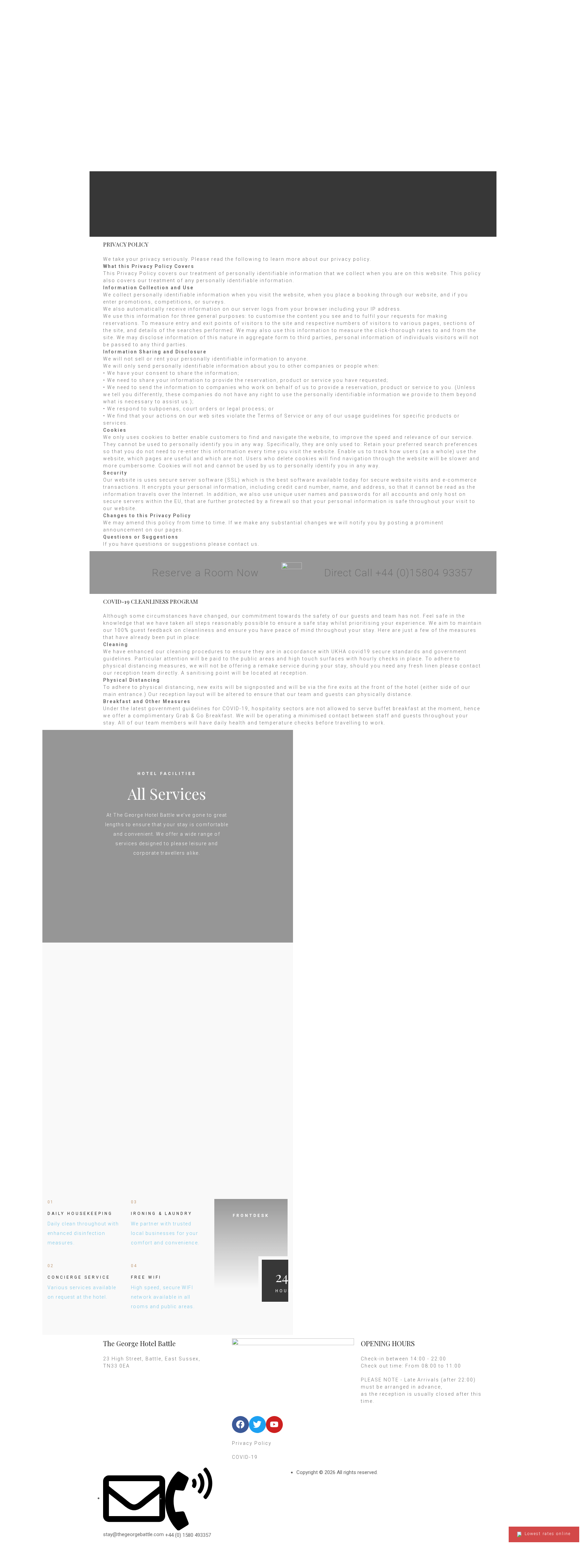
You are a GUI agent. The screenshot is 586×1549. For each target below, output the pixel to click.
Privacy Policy (252, 1443)
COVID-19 (245, 1457)
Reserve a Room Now (205, 573)
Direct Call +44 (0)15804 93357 (398, 573)
